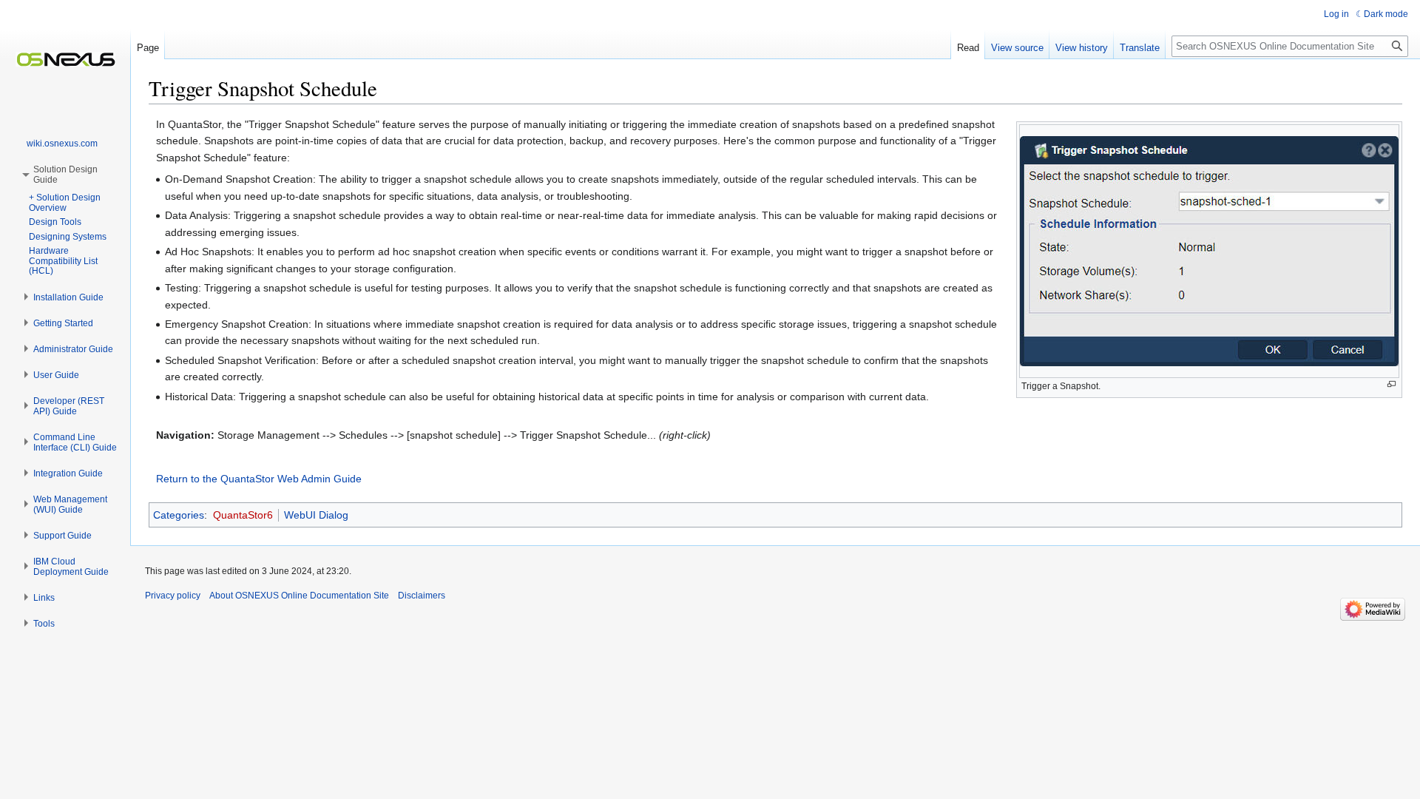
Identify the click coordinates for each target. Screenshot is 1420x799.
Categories (178, 515)
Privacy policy (172, 595)
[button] (68, 297)
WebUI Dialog (316, 515)
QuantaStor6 (243, 515)
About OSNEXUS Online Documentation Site (299, 595)
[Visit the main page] (65, 59)
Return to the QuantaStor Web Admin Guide (259, 479)
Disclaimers (421, 595)
